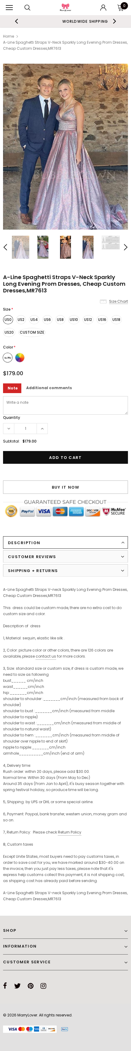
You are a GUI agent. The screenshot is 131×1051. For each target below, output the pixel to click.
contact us (46, 656)
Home (8, 36)
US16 (102, 319)
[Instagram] (43, 985)
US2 (21, 319)
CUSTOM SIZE (32, 332)
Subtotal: (11, 441)
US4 (34, 319)
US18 (116, 319)
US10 (74, 319)
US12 (88, 319)
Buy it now (66, 487)
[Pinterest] (31, 985)
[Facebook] (5, 985)
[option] (65, 147)
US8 (60, 319)
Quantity (11, 417)
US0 (8, 319)
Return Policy (69, 832)
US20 (9, 332)
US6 (47, 319)
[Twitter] (17, 985)
